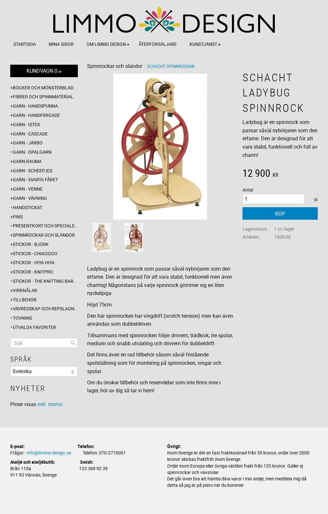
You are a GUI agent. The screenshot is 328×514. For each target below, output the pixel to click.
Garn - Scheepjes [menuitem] (32, 170)
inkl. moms (49, 404)
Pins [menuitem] (18, 217)
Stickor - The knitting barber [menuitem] (45, 281)
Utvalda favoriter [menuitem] (34, 327)
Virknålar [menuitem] (25, 290)
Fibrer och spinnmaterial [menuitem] (43, 97)
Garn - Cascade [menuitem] (30, 134)
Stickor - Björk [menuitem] (31, 244)
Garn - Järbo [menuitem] (28, 143)
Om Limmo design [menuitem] (106, 44)
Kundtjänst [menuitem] (203, 44)
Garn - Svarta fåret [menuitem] (35, 179)
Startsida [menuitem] (24, 44)
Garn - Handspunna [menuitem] (35, 106)
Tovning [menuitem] (22, 318)
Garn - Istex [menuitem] (26, 124)
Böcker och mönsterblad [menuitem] (43, 88)
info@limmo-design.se (49, 453)
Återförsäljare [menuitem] (158, 44)
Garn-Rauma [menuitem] (27, 161)
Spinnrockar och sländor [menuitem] (44, 235)
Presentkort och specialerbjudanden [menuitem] (45, 226)
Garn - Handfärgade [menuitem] (36, 115)
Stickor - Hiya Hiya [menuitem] (33, 262)
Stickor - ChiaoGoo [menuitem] (35, 253)
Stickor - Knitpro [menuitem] (33, 272)
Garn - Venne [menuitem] (28, 189)
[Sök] (73, 343)
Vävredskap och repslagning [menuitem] (45, 309)
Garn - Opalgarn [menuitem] (32, 152)
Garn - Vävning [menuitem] (30, 198)
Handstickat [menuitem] (27, 207)
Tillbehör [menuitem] (25, 300)
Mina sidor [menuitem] (61, 44)
